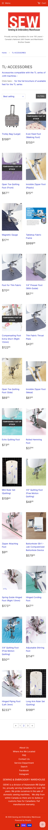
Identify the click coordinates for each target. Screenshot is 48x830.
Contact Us (24, 759)
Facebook (24, 770)
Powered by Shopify (23, 820)
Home (4, 53)
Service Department (24, 763)
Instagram (24, 774)
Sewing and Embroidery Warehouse (26, 817)
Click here (7, 81)
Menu (7, 3)
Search (24, 766)
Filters (41, 96)
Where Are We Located (24, 751)
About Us (24, 747)
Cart (43, 3)
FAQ (24, 755)
